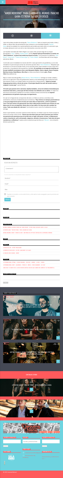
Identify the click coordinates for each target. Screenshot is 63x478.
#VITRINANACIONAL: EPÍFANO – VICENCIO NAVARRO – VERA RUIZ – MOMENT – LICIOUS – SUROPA (23, 262)
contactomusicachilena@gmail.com (34, 452)
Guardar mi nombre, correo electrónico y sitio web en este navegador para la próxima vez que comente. (33, 194)
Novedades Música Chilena (38, 9)
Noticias (27, 9)
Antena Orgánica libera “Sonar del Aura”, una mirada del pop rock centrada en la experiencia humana (27, 232)
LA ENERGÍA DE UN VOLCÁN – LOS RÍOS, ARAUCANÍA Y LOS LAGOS (17, 250)
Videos (12, 297)
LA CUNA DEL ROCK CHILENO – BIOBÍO (11, 253)
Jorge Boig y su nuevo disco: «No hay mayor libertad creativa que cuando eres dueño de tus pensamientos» (29, 267)
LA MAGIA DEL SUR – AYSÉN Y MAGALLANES (12, 247)
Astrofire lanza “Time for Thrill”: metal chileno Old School (17, 230)
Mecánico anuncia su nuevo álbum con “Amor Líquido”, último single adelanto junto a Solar (25, 227)
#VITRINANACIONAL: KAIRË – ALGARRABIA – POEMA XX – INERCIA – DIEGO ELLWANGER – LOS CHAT (24, 265)
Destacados (20, 9)
